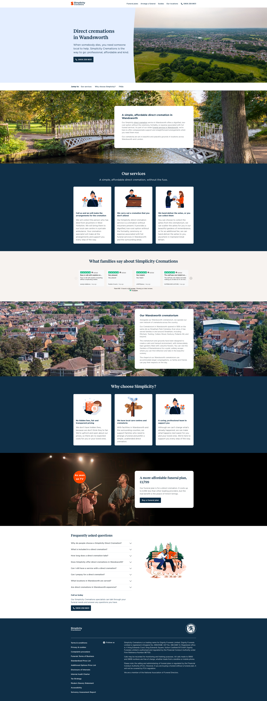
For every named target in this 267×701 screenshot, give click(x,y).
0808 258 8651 (189, 4)
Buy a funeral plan (150, 500)
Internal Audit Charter (80, 674)
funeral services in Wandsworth (165, 128)
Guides (161, 4)
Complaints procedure (80, 652)
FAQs (121, 87)
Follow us (110, 643)
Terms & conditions (79, 643)
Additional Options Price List (83, 665)
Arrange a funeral (148, 4)
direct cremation (140, 123)
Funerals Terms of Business (82, 656)
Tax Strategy (76, 679)
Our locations (172, 4)
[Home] (78, 4)
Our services (86, 87)
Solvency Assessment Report (83, 692)
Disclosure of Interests (80, 670)
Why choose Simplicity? (105, 87)
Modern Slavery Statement (82, 683)
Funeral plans (132, 4)
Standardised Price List (81, 661)
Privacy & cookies (78, 647)
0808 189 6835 (189, 87)
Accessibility (76, 688)
